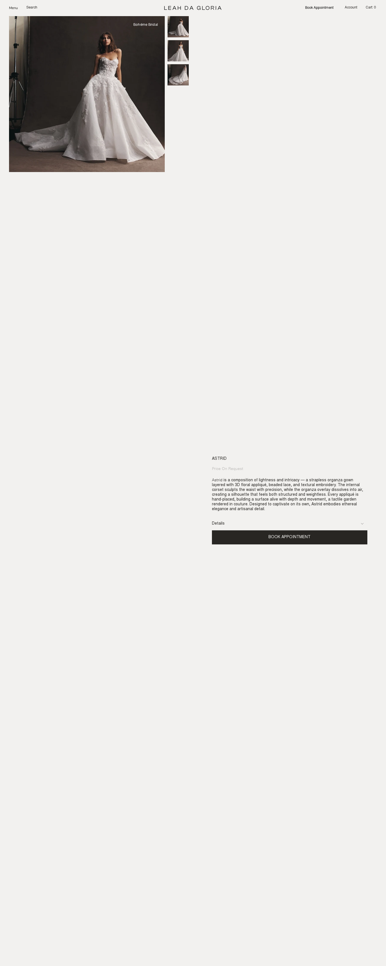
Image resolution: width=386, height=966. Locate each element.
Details (218, 524)
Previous (9, 94)
